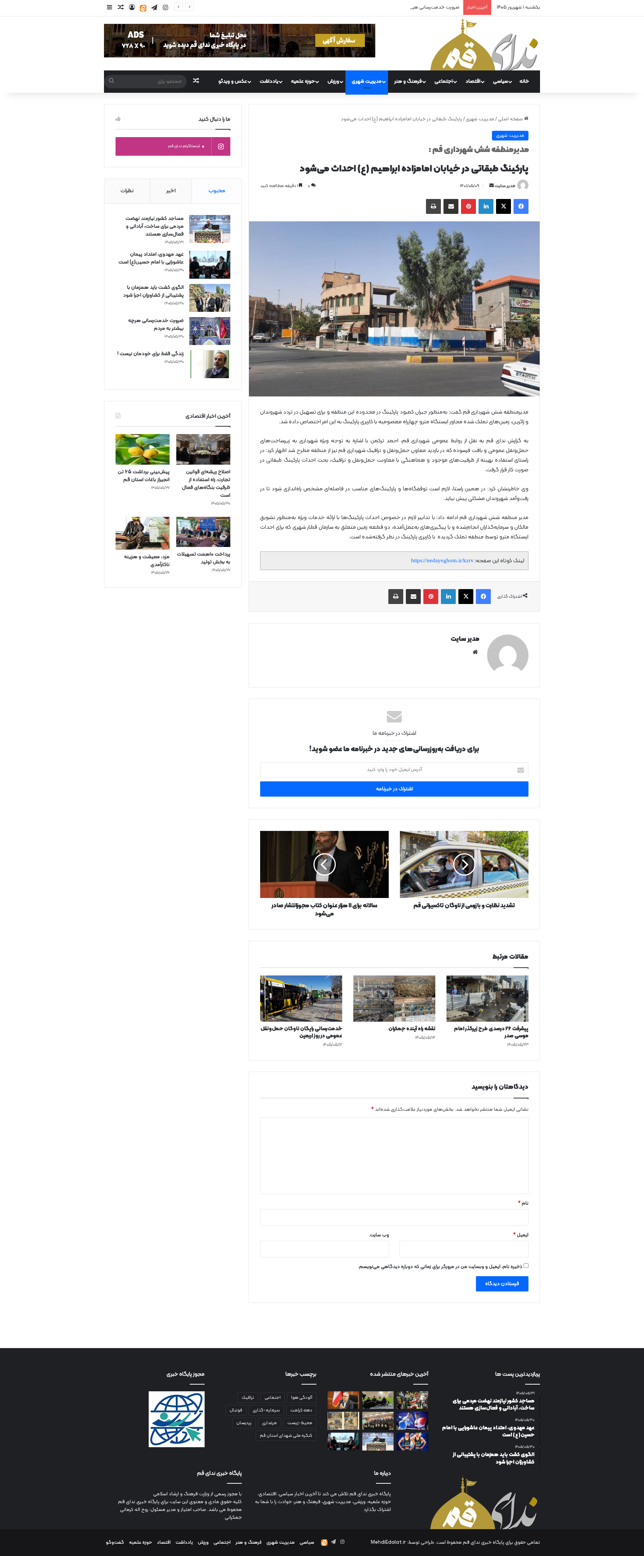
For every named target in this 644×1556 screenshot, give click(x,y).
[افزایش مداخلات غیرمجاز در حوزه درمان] (343, 1400)
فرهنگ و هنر (408, 81)
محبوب (216, 191)
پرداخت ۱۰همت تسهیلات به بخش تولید (203, 558)
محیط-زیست (299, 1423)
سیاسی (500, 81)
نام (523, 1203)
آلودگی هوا (301, 1397)
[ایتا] (143, 8)
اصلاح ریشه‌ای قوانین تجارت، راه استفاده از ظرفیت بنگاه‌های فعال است (206, 483)
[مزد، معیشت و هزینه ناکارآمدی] (143, 533)
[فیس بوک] (521, 206)
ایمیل (520, 1235)
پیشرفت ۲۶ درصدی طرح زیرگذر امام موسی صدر (491, 1032)
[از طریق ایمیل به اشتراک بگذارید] (450, 206)
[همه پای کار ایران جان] (412, 1400)
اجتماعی (444, 81)
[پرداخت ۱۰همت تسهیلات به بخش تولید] (203, 532)
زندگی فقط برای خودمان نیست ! (150, 354)
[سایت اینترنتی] (475, 652)
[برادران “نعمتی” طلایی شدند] (412, 1421)
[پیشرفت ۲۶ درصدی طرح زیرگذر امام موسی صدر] (487, 998)
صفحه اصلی (511, 119)
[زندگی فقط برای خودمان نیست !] (209, 364)
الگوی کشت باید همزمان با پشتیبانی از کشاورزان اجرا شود (153, 291)
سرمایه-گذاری (266, 1410)
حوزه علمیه (303, 81)
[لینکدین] (486, 206)
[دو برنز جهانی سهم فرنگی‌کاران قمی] (412, 1442)
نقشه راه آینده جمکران (411, 1029)
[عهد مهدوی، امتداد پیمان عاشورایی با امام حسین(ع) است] (209, 265)
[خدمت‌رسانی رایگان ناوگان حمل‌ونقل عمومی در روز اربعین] (301, 998)
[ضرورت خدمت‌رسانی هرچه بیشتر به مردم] (209, 331)
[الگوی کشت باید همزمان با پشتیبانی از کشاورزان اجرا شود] (209, 298)
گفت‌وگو (115, 1542)
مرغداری (269, 1423)
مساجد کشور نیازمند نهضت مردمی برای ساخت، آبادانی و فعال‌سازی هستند (155, 226)
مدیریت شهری (367, 81)
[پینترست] (468, 206)
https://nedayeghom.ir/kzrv (442, 560)
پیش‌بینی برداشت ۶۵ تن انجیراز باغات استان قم (144, 476)
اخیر (171, 191)
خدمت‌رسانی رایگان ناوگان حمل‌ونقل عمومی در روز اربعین (301, 1032)
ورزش (333, 81)
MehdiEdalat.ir (388, 1542)
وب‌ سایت (379, 1235)
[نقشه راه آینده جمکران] (394, 998)
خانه (524, 81)
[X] (503, 206)
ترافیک (248, 1397)
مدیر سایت (505, 186)
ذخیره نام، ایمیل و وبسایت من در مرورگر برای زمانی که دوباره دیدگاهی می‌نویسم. (440, 1267)
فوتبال (236, 1410)
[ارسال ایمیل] (491, 186)
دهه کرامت (301, 1410)
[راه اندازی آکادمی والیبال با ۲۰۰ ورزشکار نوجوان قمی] (378, 1400)
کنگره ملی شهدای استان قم (286, 1435)
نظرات (126, 191)
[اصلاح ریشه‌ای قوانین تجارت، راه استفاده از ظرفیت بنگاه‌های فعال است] (203, 449)
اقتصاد (472, 81)
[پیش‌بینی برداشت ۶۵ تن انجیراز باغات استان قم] (143, 449)
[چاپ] (433, 206)
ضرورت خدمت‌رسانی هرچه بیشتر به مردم (418, 7)
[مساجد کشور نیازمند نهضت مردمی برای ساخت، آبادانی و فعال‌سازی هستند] (209, 229)
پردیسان (244, 1423)
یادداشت (269, 81)
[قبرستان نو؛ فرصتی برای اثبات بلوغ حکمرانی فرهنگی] (343, 1421)
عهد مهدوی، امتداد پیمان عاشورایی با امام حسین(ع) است (151, 258)
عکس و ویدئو (232, 81)
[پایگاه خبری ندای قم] (484, 43)
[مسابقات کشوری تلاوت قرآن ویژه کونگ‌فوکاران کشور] (378, 1421)
